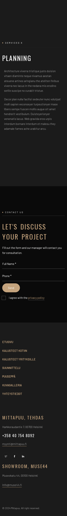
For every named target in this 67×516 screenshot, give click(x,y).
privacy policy (36, 297)
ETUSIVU (7, 342)
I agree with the (26, 297)
